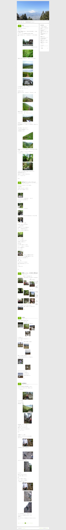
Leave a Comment (27, 183)
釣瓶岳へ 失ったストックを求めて (44, 40)
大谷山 (23, 317)
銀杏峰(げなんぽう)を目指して (44, 31)
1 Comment (26, 274)
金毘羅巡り (24, 383)
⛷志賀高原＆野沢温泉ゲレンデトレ (44, 33)
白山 (23, 25)
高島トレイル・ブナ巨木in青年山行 (30, 273)
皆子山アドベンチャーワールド (29, 182)
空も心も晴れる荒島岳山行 (43, 38)
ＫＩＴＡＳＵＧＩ (23, 528)
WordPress (47, 528)
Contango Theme (41, 528)
